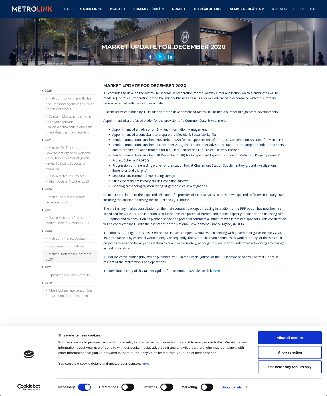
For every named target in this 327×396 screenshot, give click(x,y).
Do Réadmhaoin (208, 9)
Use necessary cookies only (289, 367)
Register (280, 9)
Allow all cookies (290, 338)
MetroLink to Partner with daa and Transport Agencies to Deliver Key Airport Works (70, 103)
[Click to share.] (150, 56)
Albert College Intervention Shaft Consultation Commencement (70, 293)
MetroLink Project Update (67, 238)
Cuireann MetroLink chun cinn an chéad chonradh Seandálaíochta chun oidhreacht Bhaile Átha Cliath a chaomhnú (69, 124)
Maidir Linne (91, 9)
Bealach (117, 9)
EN (301, 9)
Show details (232, 387)
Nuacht (179, 9)
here (145, 363)
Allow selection (290, 352)
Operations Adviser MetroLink (69, 275)
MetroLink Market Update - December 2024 (67, 199)
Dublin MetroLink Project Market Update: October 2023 (67, 178)
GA (312, 9)
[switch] (127, 387)
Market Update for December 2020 (68, 256)
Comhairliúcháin (148, 9)
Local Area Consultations (66, 246)
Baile (68, 9)
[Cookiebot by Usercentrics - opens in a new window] (28, 387)
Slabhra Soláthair (247, 9)
